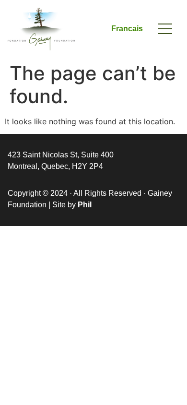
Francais (127, 28)
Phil (85, 205)
